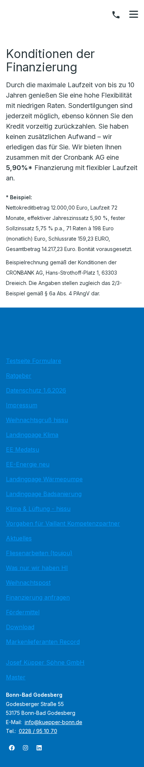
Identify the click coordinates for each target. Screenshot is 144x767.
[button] (133, 14)
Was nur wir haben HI (37, 567)
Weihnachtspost (28, 582)
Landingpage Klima (32, 434)
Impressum (21, 405)
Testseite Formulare (33, 360)
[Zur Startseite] (72, 334)
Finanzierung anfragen (38, 597)
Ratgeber (18, 375)
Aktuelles (19, 538)
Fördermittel (23, 612)
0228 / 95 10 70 (38, 731)
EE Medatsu (22, 449)
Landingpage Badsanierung (44, 494)
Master (15, 677)
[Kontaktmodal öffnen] (116, 15)
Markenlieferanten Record (43, 641)
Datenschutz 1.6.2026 (36, 390)
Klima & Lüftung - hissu (38, 508)
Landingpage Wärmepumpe (44, 479)
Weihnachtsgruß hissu (37, 420)
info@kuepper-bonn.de (53, 722)
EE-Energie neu (27, 464)
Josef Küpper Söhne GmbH (45, 662)
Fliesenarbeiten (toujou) (39, 553)
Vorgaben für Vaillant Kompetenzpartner (63, 523)
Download (20, 627)
